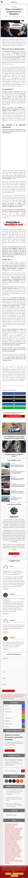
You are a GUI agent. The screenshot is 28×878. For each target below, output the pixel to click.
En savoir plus (14, 875)
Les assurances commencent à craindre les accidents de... (18, 485)
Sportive (18, 852)
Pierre (11, 566)
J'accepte (8, 873)
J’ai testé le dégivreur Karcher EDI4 (16, 498)
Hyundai (18, 839)
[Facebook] (6, 781)
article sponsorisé (10, 826)
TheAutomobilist (22, 374)
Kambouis (4, 380)
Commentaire (5, 658)
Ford (7, 837)
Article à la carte (12, 390)
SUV (7, 854)
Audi (17, 828)
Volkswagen (19, 860)
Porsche (8, 850)
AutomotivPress (19, 368)
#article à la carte (12, 178)
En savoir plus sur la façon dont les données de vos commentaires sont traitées (13, 696)
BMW (21, 828)
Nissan (7, 848)
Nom (3, 672)
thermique (17, 854)
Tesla (15, 302)
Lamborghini (9, 843)
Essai (7, 835)
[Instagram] (14, 781)
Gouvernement (18, 837)
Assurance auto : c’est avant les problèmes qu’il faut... (17, 479)
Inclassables (14, 7)
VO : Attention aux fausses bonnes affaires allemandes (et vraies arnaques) (14, 805)
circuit (12, 831)
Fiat (18, 835)
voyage (7, 863)
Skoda (13, 852)
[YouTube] (18, 781)
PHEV (18, 848)
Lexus (15, 843)
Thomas (8, 797)
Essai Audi (12, 835)
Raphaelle (23, 16)
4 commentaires (15, 16)
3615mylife (8, 824)
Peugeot (13, 848)
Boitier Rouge (20, 195)
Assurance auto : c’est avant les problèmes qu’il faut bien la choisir (14, 799)
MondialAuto (16, 846)
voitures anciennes (10, 860)
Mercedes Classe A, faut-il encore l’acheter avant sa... (17, 465)
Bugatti (7, 831)
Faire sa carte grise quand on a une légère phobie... (18, 472)
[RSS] (21, 781)
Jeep (15, 841)
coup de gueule (15, 833)
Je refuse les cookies (18, 873)
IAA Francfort (9, 841)
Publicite (14, 850)
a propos (5, 390)
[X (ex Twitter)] (10, 781)
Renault (7, 852)
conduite (8, 833)
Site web (4, 684)
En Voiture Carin (8, 377)
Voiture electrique (10, 858)
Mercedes (8, 846)
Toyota (14, 856)
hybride (13, 839)
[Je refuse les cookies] (23, 871)
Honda (7, 839)
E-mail (4, 678)
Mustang (8, 302)
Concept (18, 831)
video (19, 856)
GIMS (11, 837)
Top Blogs (8, 856)
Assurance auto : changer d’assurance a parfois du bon (18, 492)
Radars (19, 850)
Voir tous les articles (14, 553)
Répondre (6, 588)
